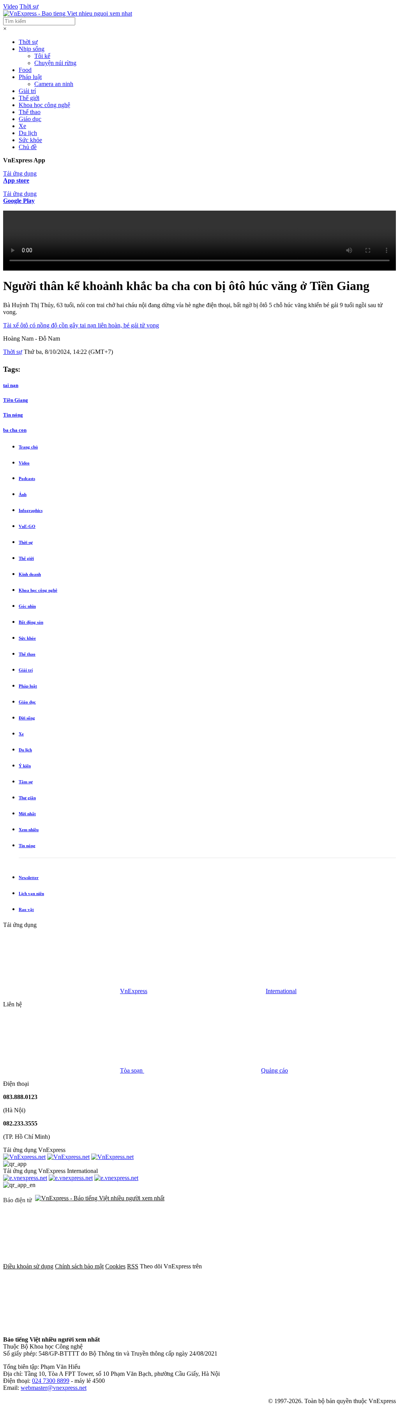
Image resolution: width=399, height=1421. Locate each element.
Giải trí (27, 91)
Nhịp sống (31, 49)
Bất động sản (31, 622)
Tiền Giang (15, 400)
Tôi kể (42, 56)
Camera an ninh (53, 84)
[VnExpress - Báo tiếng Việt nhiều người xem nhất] (67, 13)
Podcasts (27, 478)
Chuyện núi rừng (55, 63)
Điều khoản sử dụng (28, 1266)
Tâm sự (26, 781)
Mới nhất (27, 813)
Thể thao (30, 112)
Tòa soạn (132, 1070)
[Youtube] (180, 1326)
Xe (22, 126)
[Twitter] (61, 1326)
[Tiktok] (298, 1326)
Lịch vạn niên (31, 893)
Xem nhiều (29, 829)
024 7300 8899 (50, 1380)
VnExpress (133, 991)
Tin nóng (13, 415)
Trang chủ (28, 447)
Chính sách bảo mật (79, 1266)
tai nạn (10, 385)
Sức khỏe (30, 140)
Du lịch (28, 133)
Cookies (115, 1266)
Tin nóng (27, 845)
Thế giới (29, 98)
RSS (132, 1266)
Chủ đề (28, 147)
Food (25, 70)
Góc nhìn (27, 606)
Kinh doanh (30, 574)
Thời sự (29, 6)
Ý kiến (25, 765)
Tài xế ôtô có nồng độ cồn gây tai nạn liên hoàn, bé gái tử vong (81, 325)
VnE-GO (27, 526)
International (281, 991)
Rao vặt (26, 909)
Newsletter (29, 877)
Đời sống (27, 718)
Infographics (30, 510)
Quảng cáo (274, 1070)
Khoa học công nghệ (44, 105)
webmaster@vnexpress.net (54, 1387)
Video (10, 6)
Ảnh (22, 494)
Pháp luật (30, 77)
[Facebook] (261, 1266)
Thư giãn (27, 797)
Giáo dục (30, 119)
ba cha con (14, 430)
